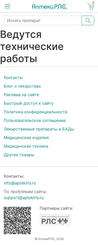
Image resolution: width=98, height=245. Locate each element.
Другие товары (19, 154)
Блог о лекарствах (22, 86)
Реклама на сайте (21, 94)
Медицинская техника (26, 146)
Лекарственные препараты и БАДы (39, 128)
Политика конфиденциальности (35, 111)
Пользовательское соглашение (35, 120)
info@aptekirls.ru (20, 182)
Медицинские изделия (26, 137)
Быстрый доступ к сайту (29, 103)
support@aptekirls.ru (24, 197)
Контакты (13, 77)
